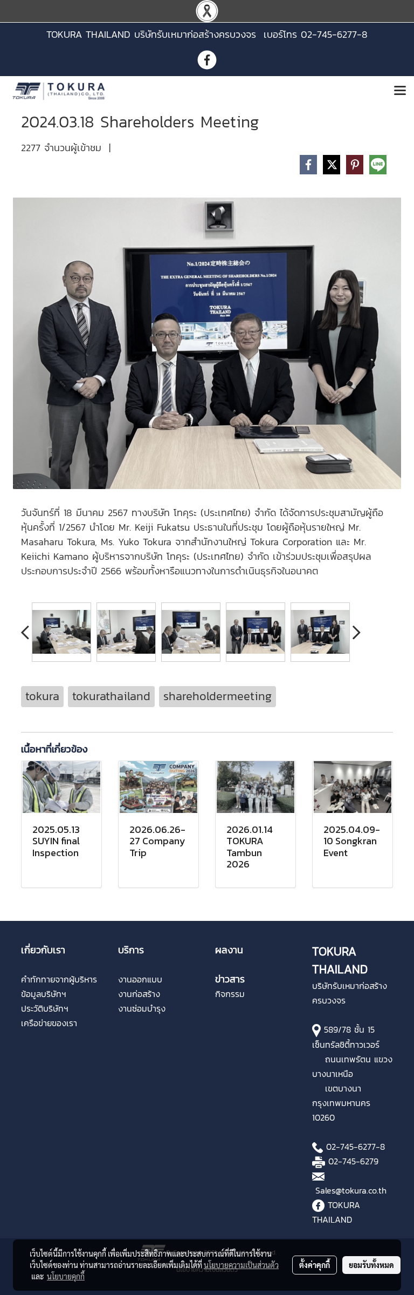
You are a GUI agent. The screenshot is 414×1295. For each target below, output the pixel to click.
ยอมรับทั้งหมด (371, 1265)
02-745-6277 (351, 1146)
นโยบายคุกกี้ (66, 1276)
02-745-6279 (353, 1161)
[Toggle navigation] (400, 91)
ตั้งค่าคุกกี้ (314, 1265)
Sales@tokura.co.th (351, 1190)
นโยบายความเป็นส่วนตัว (241, 1265)
